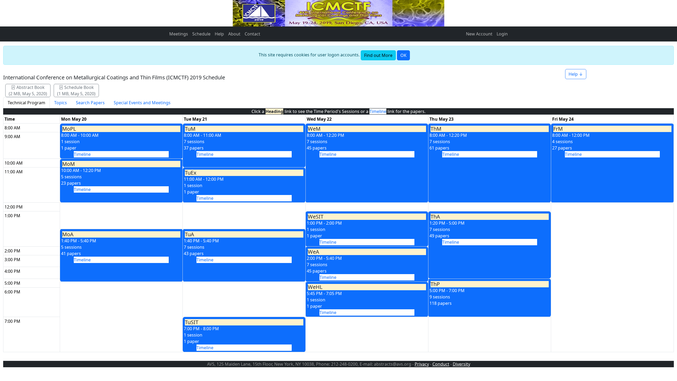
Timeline (82, 154)
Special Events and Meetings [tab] (142, 103)
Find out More (378, 55)
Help (219, 34)
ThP (435, 284)
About (234, 34)
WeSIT (315, 217)
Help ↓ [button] (576, 74)
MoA (68, 234)
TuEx (190, 173)
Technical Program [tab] (26, 103)
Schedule (201, 34)
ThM (436, 129)
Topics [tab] (60, 103)
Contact (252, 34)
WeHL (315, 287)
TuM (190, 129)
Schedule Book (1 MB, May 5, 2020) (76, 90)
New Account (479, 34)
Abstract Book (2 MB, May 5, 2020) (28, 90)
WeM (314, 129)
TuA (189, 234)
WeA (313, 252)
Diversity (461, 364)
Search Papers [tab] (90, 103)
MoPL (69, 129)
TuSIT (191, 322)
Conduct (440, 364)
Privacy (422, 364)
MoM (68, 164)
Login (502, 34)
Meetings (178, 34)
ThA (435, 217)
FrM (558, 129)
